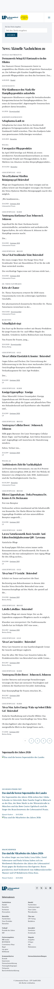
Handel (12, 80)
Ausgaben (31, 939)
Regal (4, 947)
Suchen (11, 35)
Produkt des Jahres (8, 930)
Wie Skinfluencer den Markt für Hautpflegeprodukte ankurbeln (18, 90)
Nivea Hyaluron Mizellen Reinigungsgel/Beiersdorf (15, 176)
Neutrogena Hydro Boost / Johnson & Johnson (26, 673)
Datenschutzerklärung (9, 963)
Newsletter (31, 930)
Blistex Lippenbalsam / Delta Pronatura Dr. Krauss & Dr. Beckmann (24, 495)
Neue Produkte (7, 921)
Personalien (6, 912)
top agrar (5, 949)
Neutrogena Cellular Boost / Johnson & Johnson (22, 426)
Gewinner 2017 (14, 732)
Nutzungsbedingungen (9, 965)
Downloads (32, 933)
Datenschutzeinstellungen (37, 956)
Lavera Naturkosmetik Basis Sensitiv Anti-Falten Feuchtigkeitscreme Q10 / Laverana (24, 534)
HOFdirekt (5, 951)
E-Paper (30, 942)
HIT (3, 933)
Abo (29, 944)
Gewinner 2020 (15, 380)
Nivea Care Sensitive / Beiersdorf (18, 641)
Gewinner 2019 (15, 522)
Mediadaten (32, 947)
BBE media (5, 939)
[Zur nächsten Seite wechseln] (49, 740)
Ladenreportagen (34, 907)
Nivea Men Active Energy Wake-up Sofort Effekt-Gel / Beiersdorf (27, 708)
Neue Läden (32, 909)
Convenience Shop (8, 944)
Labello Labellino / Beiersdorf (17, 608)
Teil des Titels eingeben (13, 27)
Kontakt (4, 958)
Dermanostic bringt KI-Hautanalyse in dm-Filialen (24, 59)
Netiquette (5, 968)
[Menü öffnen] (49, 18)
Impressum (6, 961)
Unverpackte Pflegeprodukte (17, 147)
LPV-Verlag (32, 918)
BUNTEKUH (6, 942)
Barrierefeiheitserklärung (10, 970)
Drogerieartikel (14, 111)
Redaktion (31, 921)
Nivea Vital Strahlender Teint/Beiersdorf (22, 254)
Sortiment (5, 909)
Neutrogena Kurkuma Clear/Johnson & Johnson (22, 216)
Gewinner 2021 (15, 204)
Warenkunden (32, 912)
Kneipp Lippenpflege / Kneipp (17, 391)
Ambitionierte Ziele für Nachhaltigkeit (22, 463)
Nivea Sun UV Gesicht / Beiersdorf (19, 572)
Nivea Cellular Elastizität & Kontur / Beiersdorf (26, 355)
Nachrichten (32, 904)
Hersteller (13, 139)
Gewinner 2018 (15, 630)
